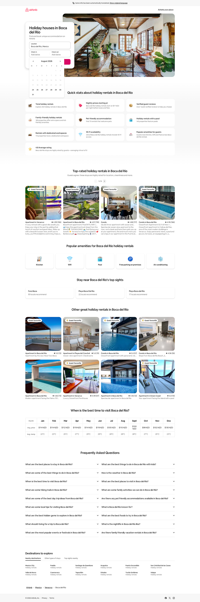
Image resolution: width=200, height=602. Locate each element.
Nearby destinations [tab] (33, 558)
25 (37, 90)
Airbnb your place (165, 10)
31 (33, 95)
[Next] (104, 181)
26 (42, 90)
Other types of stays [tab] (52, 558)
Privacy (44, 598)
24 (33, 90)
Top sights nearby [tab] (71, 558)
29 (56, 90)
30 (60, 90)
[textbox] (39, 54)
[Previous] (96, 181)
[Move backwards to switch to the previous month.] (33, 61)
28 (51, 90)
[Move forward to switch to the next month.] (60, 61)
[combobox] (50, 46)
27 (47, 90)
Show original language (118, 3)
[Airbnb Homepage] (31, 9)
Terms (51, 598)
